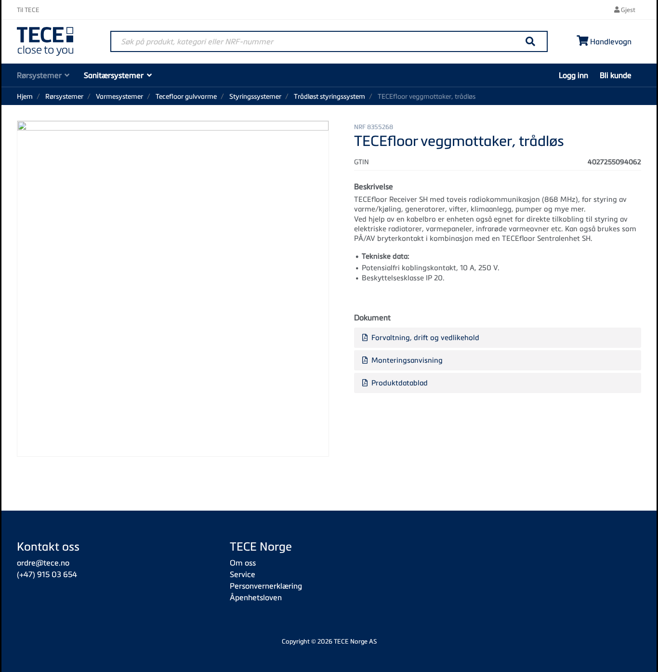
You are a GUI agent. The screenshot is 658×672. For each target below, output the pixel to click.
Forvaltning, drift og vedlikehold (424, 337)
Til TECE (28, 9)
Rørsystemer (39, 75)
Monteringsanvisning (406, 360)
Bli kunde (616, 75)
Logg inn (573, 75)
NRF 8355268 (373, 126)
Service (242, 574)
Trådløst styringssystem (329, 96)
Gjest (627, 9)
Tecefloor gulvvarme (186, 96)
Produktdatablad (398, 382)
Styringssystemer (255, 96)
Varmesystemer (119, 96)
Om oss (243, 562)
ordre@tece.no (43, 562)
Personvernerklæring (266, 585)
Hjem (25, 96)
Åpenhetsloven (256, 597)
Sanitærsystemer (114, 75)
